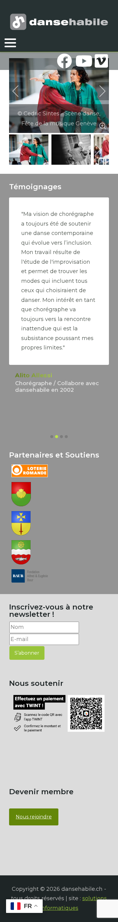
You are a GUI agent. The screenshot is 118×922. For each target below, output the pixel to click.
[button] (10, 43)
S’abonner (27, 653)
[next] (98, 91)
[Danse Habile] (59, 21)
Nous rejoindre (34, 817)
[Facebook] (64, 60)
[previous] (19, 91)
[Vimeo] (101, 60)
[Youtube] (82, 60)
